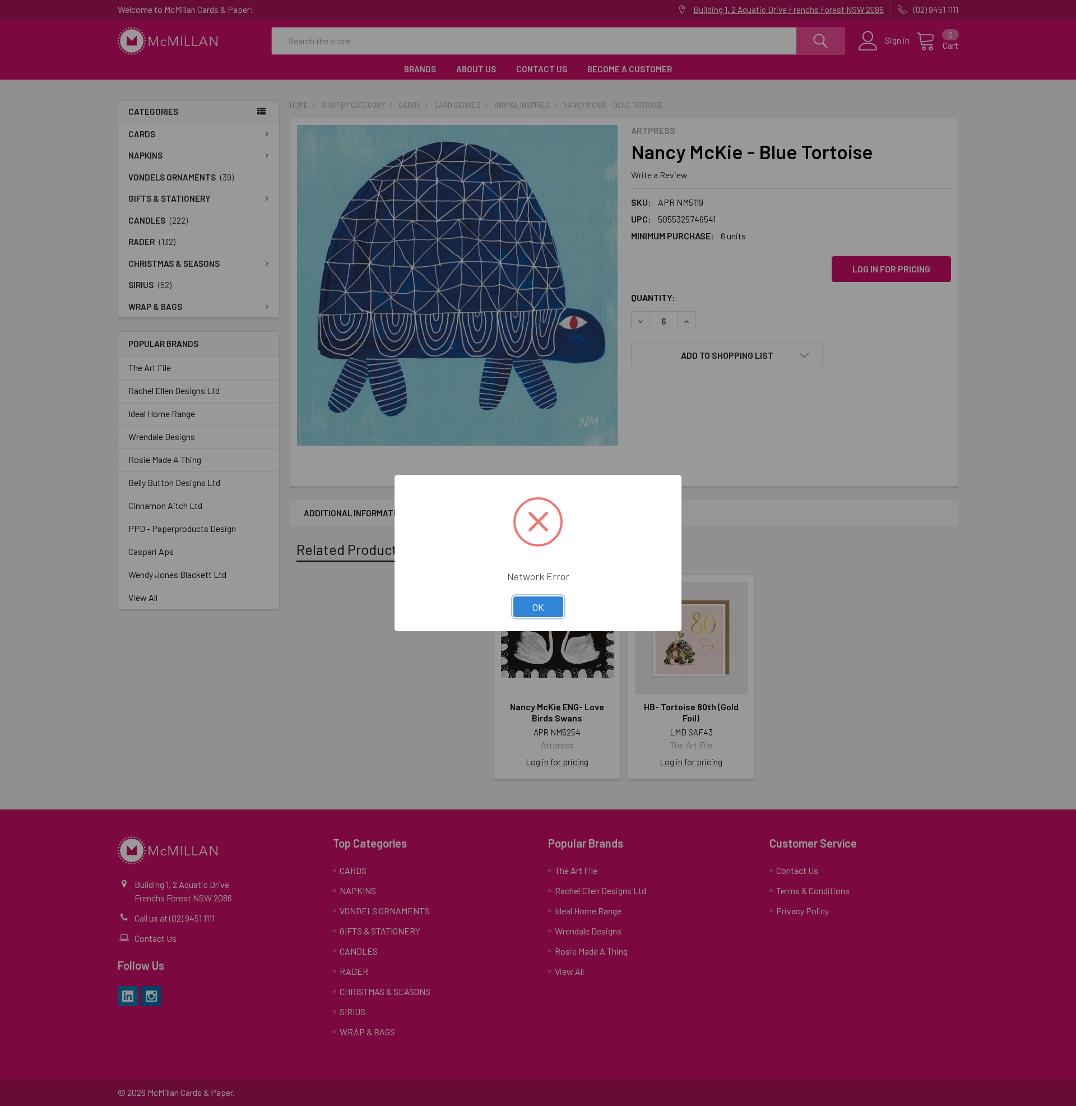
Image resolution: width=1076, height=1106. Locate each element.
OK (538, 607)
